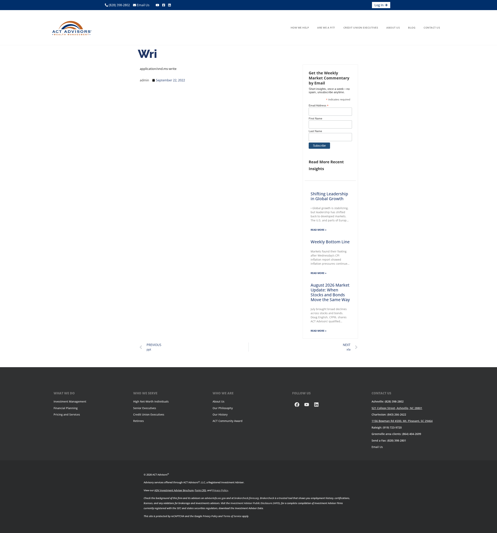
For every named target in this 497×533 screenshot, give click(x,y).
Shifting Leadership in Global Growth (329, 196)
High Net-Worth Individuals (151, 401)
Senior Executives (144, 408)
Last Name (315, 131)
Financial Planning (66, 408)
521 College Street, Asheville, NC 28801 (397, 408)
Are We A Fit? (326, 27)
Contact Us (432, 27)
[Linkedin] (316, 404)
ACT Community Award (227, 421)
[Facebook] (297, 404)
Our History (220, 414)
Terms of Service (232, 516)
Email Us (142, 5)
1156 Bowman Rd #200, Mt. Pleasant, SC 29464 (402, 421)
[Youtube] (307, 404)
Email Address (318, 105)
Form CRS (200, 490)
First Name (315, 118)
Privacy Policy (220, 490)
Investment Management (70, 401)
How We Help (300, 27)
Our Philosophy (223, 408)
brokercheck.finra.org (246, 498)
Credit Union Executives (360, 27)
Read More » (318, 229)
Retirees (138, 421)
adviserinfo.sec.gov (215, 498)
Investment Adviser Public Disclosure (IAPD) (255, 503)
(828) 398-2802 (119, 5)
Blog (411, 27)
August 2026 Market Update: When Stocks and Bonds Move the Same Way (330, 292)
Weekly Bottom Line (330, 241)
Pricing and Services (67, 414)
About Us (393, 27)
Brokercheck (267, 498)
